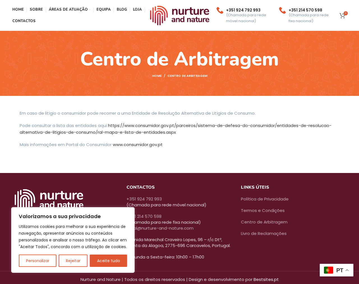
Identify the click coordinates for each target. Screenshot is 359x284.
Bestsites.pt (266, 279)
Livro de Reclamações (264, 233)
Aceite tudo (108, 261)
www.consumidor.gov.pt (138, 144)
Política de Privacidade (265, 199)
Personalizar (37, 261)
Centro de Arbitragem (264, 222)
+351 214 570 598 (144, 216)
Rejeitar (73, 261)
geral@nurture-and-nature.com (160, 228)
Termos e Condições (263, 210)
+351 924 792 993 (144, 199)
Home (157, 75)
